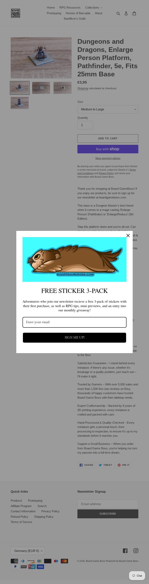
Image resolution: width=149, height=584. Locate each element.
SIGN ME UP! (74, 338)
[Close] (128, 235)
